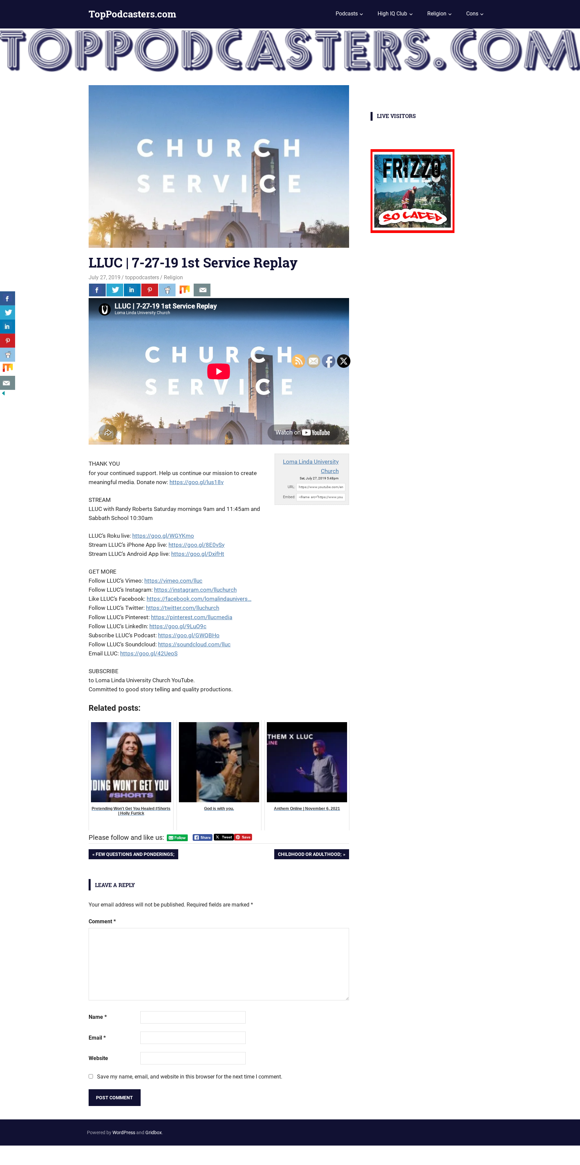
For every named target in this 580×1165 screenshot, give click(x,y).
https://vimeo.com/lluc (173, 580)
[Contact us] (202, 290)
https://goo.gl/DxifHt (197, 553)
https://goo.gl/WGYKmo (163, 535)
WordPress (123, 1132)
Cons (472, 13)
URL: (291, 487)
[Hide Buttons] (3, 395)
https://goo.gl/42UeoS (149, 653)
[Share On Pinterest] (149, 290)
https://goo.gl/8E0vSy (196, 544)
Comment (102, 921)
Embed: (289, 497)
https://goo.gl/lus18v (197, 482)
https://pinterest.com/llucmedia (191, 617)
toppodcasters (142, 277)
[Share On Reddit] (167, 290)
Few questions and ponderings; (135, 855)
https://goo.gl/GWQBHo (189, 635)
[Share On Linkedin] (132, 290)
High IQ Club (392, 13)
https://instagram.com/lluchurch (195, 589)
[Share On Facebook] (97, 290)
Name (98, 1017)
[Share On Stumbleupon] (184, 290)
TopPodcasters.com (132, 14)
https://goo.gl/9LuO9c (177, 626)
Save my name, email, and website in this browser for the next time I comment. (189, 1076)
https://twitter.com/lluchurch (182, 607)
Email (97, 1038)
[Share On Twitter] (114, 290)
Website (98, 1058)
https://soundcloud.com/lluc (194, 644)
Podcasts (347, 13)
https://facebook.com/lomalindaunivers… (199, 598)
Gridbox (153, 1132)
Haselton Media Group (69, 1154)
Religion (436, 13)
